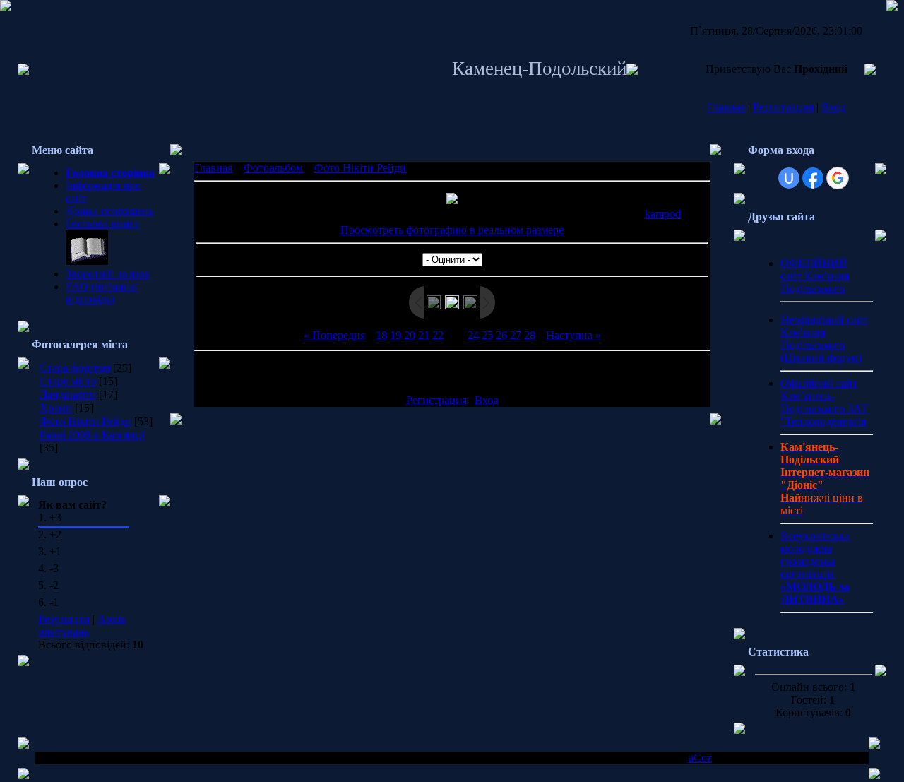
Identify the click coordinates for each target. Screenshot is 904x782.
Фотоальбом (273, 168)
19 (395, 335)
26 (501, 335)
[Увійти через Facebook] (812, 178)
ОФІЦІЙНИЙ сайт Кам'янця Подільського (814, 276)
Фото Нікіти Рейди (85, 421)
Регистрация (783, 107)
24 (473, 335)
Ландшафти (68, 395)
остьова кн (97, 224)
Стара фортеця (75, 368)
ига (131, 224)
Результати (64, 619)
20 (409, 335)
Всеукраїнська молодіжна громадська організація (815, 567)
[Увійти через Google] (837, 178)
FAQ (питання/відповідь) (102, 292)
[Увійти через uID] (788, 178)
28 (529, 335)
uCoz (700, 758)
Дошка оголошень (109, 211)
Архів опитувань (82, 625)
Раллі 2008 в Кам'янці (92, 435)
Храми (56, 408)
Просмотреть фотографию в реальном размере (452, 230)
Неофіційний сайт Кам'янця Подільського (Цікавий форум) (824, 339)
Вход (833, 107)
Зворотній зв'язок (108, 274)
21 (423, 335)
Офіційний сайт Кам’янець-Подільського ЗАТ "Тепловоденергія (824, 402)
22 (438, 335)
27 (515, 335)
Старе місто (68, 381)
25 (487, 335)
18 (381, 335)
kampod (663, 214)
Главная (726, 107)
